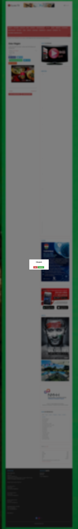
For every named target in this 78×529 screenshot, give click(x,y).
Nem (35, 267)
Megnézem (41, 267)
